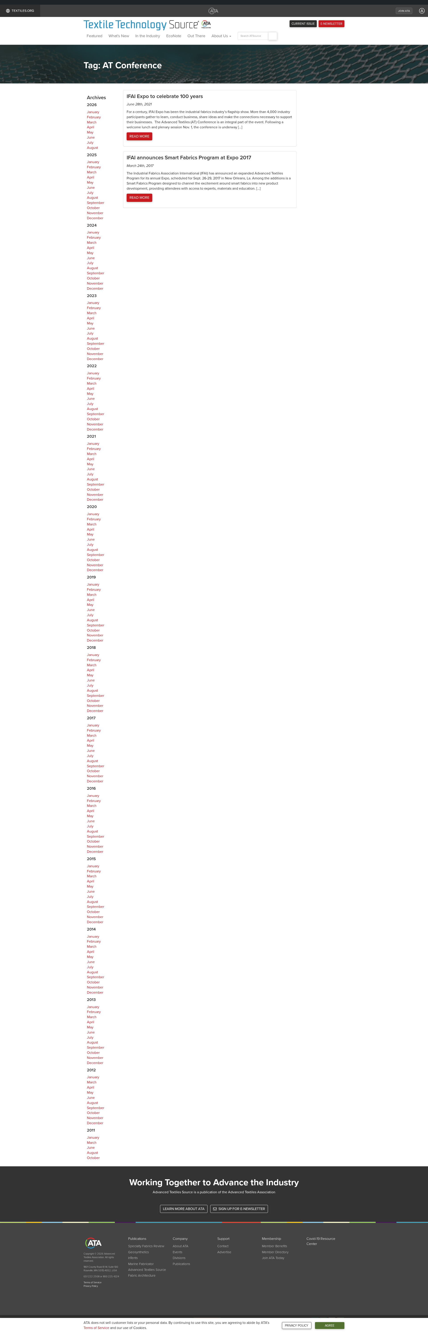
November (95, 213)
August (92, 148)
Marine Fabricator (141, 1264)
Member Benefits (274, 1246)
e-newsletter (331, 24)
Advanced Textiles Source (147, 1270)
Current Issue (303, 24)
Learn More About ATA (184, 1209)
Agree (329, 1325)
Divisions (179, 1258)
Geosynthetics (138, 1252)
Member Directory (275, 1252)
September (95, 203)
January (93, 112)
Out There (196, 35)
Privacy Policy (296, 1325)
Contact (222, 1246)
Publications (181, 1264)
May (90, 132)
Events (177, 1252)
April (90, 127)
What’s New (119, 35)
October (93, 208)
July (90, 142)
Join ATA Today (273, 1258)
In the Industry (147, 35)
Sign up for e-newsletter (241, 1209)
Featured (94, 35)
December (95, 218)
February (94, 117)
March (92, 122)
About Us (220, 35)
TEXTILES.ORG (23, 11)
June (91, 137)
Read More (139, 136)
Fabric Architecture (142, 1276)
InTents (133, 1258)
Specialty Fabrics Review (146, 1246)
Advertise (224, 1252)
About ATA (180, 1246)
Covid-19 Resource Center (321, 1241)
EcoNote (173, 35)
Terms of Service (96, 1328)
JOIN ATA (404, 10)
